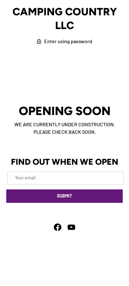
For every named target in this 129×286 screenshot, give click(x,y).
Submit (64, 195)
